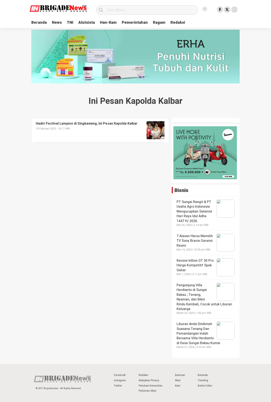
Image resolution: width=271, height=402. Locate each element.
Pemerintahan (135, 22)
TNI (70, 22)
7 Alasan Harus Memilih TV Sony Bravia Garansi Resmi (195, 241)
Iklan (178, 380)
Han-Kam (108, 22)
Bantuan (180, 375)
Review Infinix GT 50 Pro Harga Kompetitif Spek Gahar (195, 265)
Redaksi (177, 22)
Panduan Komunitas (150, 386)
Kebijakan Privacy (149, 380)
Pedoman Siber (147, 391)
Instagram (120, 380)
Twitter (118, 386)
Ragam (159, 22)
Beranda (39, 22)
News (57, 22)
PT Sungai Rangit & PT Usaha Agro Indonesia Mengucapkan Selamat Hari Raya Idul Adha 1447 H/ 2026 (194, 211)
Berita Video (205, 386)
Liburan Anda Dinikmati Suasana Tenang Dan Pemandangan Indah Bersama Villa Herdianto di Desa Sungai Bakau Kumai (199, 333)
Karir (177, 386)
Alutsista (86, 22)
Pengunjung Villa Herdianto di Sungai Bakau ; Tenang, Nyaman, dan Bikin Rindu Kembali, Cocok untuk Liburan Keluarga (204, 297)
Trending (203, 380)
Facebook (120, 375)
